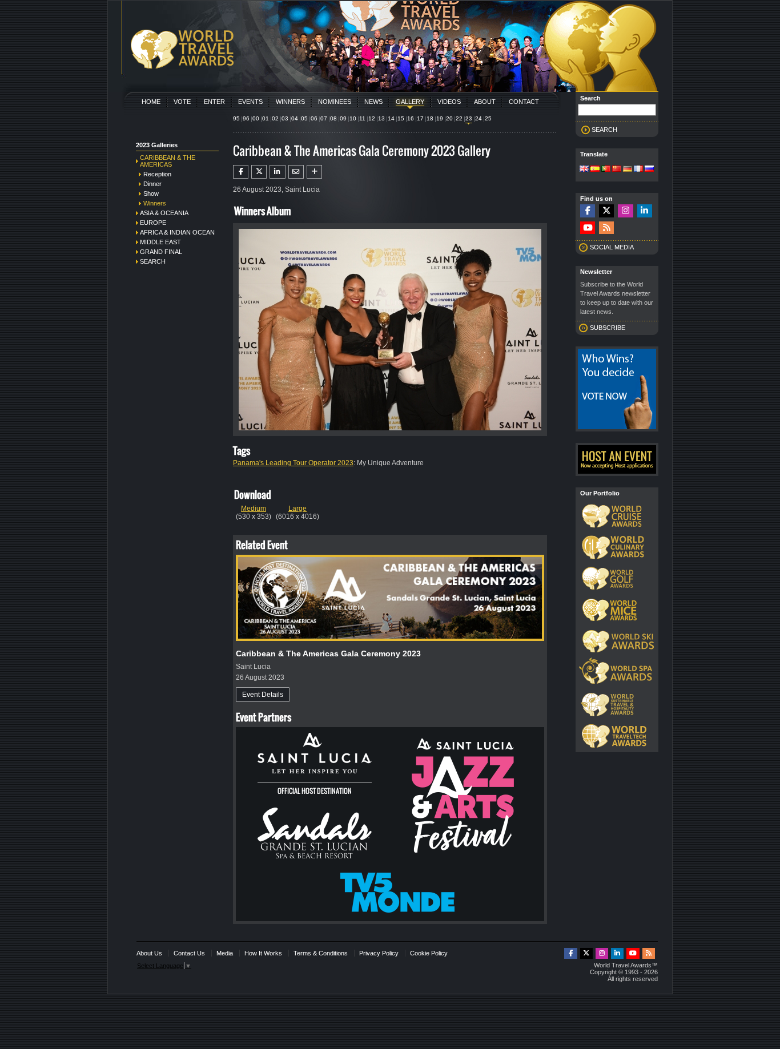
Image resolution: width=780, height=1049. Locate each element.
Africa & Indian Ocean (177, 232)
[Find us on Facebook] (587, 210)
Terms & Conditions (320, 953)
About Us (149, 953)
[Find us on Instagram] (625, 210)
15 (400, 118)
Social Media (612, 247)
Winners (290, 101)
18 (430, 118)
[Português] (605, 170)
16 (410, 118)
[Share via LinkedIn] (277, 172)
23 (468, 118)
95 (236, 118)
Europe (153, 222)
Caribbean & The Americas (167, 161)
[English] (584, 170)
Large (297, 509)
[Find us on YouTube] (587, 228)
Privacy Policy (379, 953)
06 (314, 118)
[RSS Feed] (606, 228)
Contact (524, 101)
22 (459, 118)
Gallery (410, 101)
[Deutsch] (627, 170)
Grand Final (161, 251)
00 (255, 118)
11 (362, 118)
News (373, 101)
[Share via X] (259, 172)
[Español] (595, 170)
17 (420, 118)
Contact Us (189, 953)
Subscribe (607, 327)
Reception (157, 174)
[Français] (638, 170)
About (485, 101)
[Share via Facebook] (241, 172)
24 (478, 118)
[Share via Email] (296, 172)
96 (246, 118)
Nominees (334, 101)
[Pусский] (649, 170)
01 (265, 118)
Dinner (152, 183)
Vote (182, 101)
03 (285, 118)
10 (352, 118)
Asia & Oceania (164, 212)
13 (381, 118)
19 (439, 118)
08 (333, 118)
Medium (253, 509)
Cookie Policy (429, 953)
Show (151, 193)
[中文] (616, 170)
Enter (214, 101)
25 (488, 118)
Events (250, 101)
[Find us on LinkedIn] (644, 210)
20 (449, 118)
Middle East (160, 242)
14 (391, 118)
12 (371, 118)
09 (343, 118)
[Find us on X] (606, 210)
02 (275, 118)
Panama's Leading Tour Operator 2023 (293, 463)
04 (294, 118)
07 (323, 118)
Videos (449, 101)
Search (153, 261)
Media (224, 953)
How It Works (263, 953)
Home (151, 101)
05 (304, 118)
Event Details (262, 695)
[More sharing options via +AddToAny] (314, 172)
